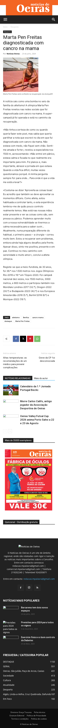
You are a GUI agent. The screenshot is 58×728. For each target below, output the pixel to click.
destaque (8, 321)
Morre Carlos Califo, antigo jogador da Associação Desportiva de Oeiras (36, 405)
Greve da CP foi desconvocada (47, 359)
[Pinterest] (30, 339)
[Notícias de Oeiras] (29, 7)
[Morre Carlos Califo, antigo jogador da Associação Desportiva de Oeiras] (11, 405)
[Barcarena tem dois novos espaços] (11, 611)
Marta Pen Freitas (22, 321)
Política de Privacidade (36, 715)
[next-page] (10, 431)
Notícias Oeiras (13, 53)
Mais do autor (41, 378)
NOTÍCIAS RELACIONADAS (17, 378)
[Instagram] (29, 588)
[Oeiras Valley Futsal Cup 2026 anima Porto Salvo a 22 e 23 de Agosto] (11, 419)
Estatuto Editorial (17, 715)
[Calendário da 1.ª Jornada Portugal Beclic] (11, 390)
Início (5, 27)
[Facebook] (16, 339)
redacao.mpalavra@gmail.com (39, 578)
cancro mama (37, 317)
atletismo (16, 317)
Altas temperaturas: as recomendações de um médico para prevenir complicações (15, 362)
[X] (23, 339)
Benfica (26, 317)
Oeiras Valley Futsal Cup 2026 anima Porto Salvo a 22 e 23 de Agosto (37, 420)
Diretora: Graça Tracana (21, 712)
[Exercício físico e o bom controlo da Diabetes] (11, 641)
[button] (5, 19)
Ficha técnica (39, 712)
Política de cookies (39, 718)
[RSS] (37, 588)
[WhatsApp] (37, 339)
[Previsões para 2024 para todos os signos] (11, 627)
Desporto (15, 27)
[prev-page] (5, 431)
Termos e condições (20, 718)
